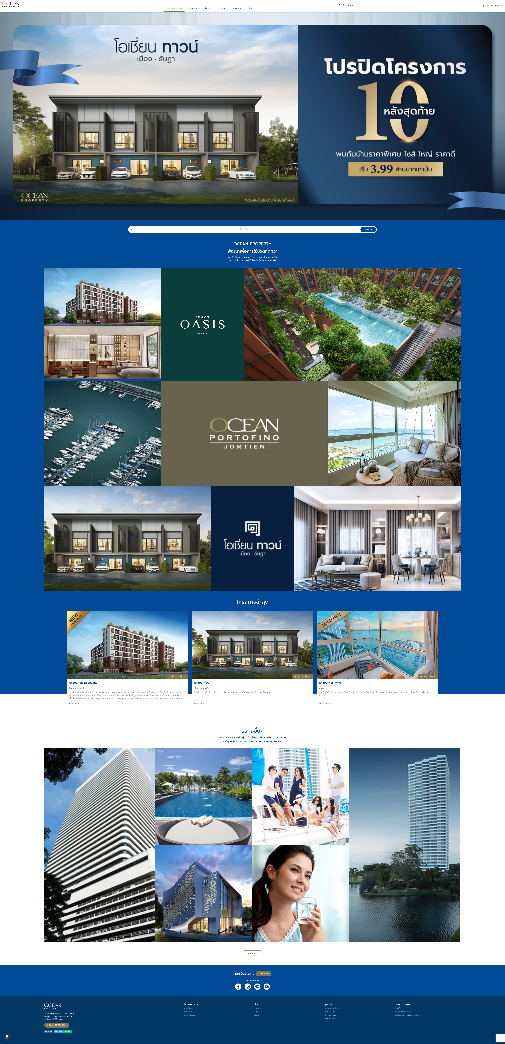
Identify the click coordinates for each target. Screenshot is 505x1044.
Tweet (59, 1031)
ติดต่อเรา (250, 8)
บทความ (224, 8)
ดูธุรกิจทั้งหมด (252, 953)
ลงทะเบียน (263, 973)
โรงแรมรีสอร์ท (330, 1018)
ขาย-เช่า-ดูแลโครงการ (333, 1008)
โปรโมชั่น (237, 8)
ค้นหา (368, 229)
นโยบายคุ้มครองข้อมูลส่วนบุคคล (408, 1015)
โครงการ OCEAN (173, 8)
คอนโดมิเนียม (189, 1015)
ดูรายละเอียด (75, 703)
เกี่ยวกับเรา (193, 8)
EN (501, 5)
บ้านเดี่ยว (188, 1011)
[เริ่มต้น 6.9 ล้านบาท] (377, 645)
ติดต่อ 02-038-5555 (58, 1025)
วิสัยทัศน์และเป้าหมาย (403, 1011)
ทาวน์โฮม (188, 1008)
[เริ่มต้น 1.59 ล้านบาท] (127, 645)
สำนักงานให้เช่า (330, 1011)
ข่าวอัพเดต (209, 8)
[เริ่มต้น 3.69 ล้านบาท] (252, 645)
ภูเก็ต (256, 1015)
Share (49, 1031)
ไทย (496, 5)
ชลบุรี (256, 1011)
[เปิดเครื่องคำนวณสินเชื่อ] (7, 1037)
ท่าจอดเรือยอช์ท (331, 1015)
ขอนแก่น (257, 1008)
